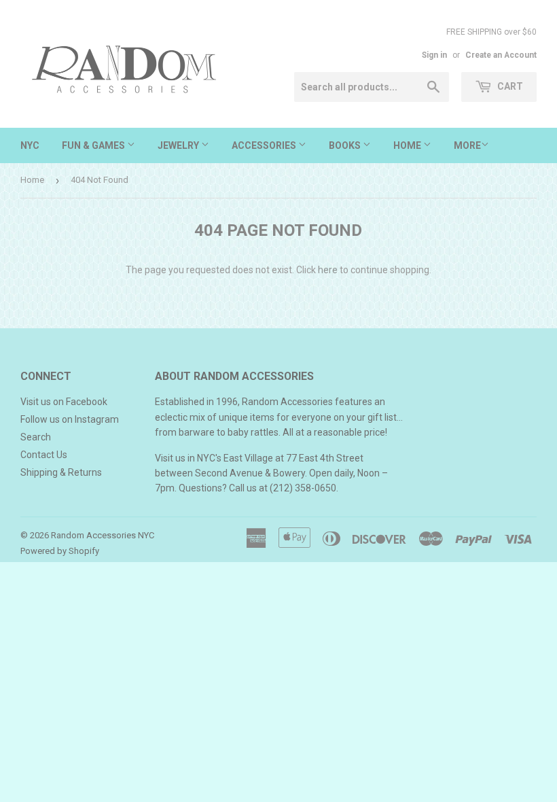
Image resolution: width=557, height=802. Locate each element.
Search (35, 437)
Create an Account (501, 55)
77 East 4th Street (324, 458)
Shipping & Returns (61, 472)
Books (346, 145)
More (467, 145)
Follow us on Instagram (69, 419)
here (328, 269)
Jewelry (179, 145)
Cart (509, 86)
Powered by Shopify (59, 551)
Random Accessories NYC (102, 535)
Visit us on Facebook (63, 401)
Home (408, 145)
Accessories (265, 145)
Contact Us (43, 454)
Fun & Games (94, 145)
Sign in (434, 55)
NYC (29, 145)
